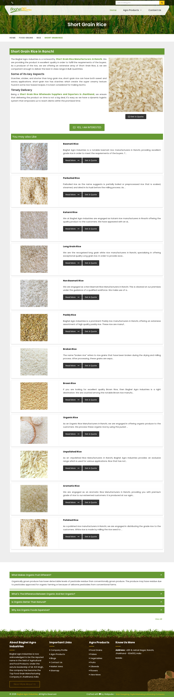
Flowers (94, 670)
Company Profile (58, 650)
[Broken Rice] (34, 361)
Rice (39, 37)
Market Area (56, 666)
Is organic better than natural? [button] (29, 602)
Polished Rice (70, 520)
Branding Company (155, 694)
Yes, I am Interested (88, 127)
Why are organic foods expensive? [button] (31, 610)
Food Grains (26, 37)
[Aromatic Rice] (34, 498)
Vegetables (96, 658)
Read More (71, 160)
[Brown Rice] (34, 396)
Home (113, 10)
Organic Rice (70, 417)
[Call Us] (12, 3)
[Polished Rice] (34, 532)
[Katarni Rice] (34, 225)
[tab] (87, 575)
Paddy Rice (69, 314)
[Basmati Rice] (34, 156)
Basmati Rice (70, 143)
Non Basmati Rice (73, 280)
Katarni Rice (70, 212)
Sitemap (54, 670)
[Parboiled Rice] (34, 190)
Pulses (93, 654)
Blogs (53, 658)
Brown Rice (69, 383)
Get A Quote (137, 116)
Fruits (93, 662)
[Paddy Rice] (34, 327)
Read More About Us (25, 684)
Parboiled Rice (71, 178)
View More (95, 674)
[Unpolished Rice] (34, 464)
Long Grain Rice (72, 246)
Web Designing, (123, 694)
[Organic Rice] (34, 430)
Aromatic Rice (71, 485)
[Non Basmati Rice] (34, 293)
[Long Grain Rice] (34, 259)
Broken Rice (70, 349)
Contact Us (154, 10)
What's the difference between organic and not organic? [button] (43, 593)
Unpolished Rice (72, 451)
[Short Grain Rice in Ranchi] (136, 85)
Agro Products (131, 10)
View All (158, 619)
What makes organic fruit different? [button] (31, 575)
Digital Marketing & (138, 694)
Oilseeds (94, 666)
